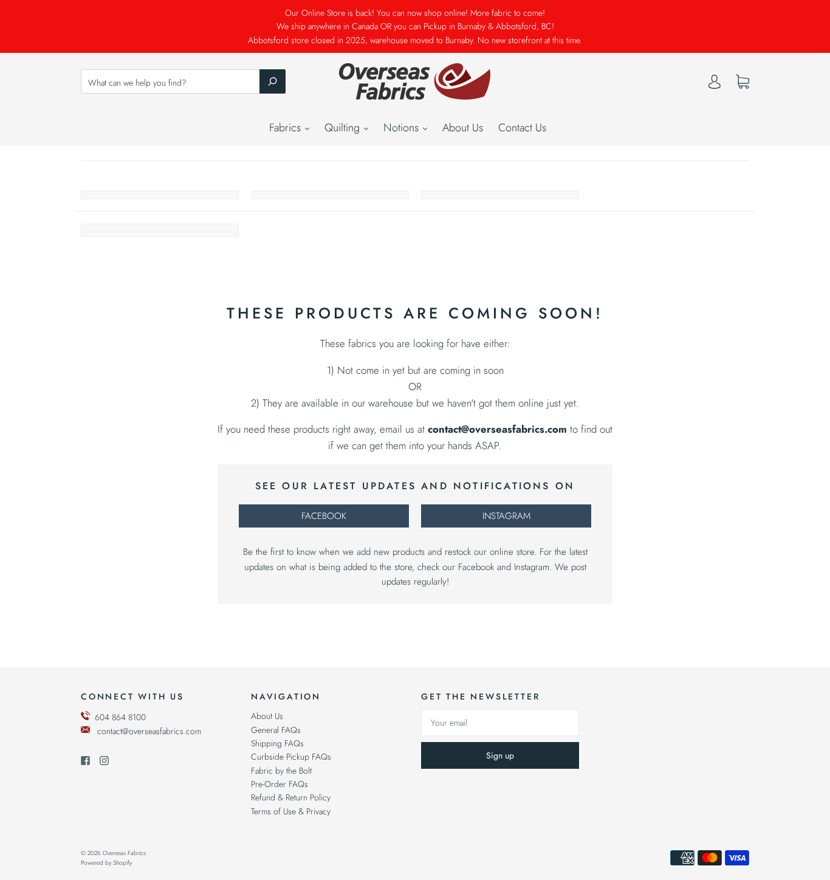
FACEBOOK (323, 516)
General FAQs (276, 730)
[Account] (714, 84)
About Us (462, 128)
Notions (402, 128)
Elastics (160, 195)
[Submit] (272, 81)
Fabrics (286, 128)
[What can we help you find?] (183, 83)
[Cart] (742, 82)
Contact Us (522, 128)
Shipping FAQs (277, 743)
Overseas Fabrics (124, 853)
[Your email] (500, 722)
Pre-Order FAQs (279, 784)
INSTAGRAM (506, 516)
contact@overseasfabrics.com (149, 731)
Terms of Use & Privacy (291, 811)
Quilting (343, 128)
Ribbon (330, 195)
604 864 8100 (120, 717)
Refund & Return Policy (291, 797)
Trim (500, 195)
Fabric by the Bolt (281, 771)
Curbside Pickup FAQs (291, 757)
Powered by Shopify (106, 862)
